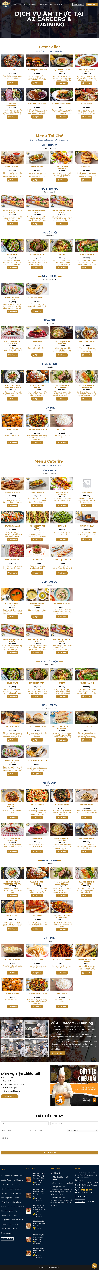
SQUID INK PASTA (62, 804)
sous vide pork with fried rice (62, 343)
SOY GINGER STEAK (37, 254)
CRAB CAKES (86, 167)
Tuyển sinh (37, 13)
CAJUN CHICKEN (12, 916)
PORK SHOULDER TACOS (12, 299)
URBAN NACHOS (37, 167)
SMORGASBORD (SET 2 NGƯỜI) (37, 211)
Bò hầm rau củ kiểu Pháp (87, 71)
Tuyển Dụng (43, 4)
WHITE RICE (62, 429)
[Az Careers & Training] (6, 4)
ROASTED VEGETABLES (37, 429)
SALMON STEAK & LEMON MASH (86, 386)
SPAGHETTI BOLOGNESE (12, 805)
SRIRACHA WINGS (12, 167)
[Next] (94, 1085)
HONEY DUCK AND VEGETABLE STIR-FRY (12, 386)
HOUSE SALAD (12, 254)
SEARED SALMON (87, 254)
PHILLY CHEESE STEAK (37, 727)
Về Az (25, 4)
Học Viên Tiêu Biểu (56, 4)
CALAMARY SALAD (12, 526)
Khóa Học (32, 4)
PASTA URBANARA (86, 342)
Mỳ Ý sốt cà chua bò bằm (62, 71)
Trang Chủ (17, 4)
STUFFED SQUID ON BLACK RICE (12, 343)
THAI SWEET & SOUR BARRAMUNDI (61, 917)
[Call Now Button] (94, 1266)
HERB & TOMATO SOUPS (12, 604)
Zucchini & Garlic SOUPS (37, 604)
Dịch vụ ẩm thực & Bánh (23, 13)
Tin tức (45, 13)
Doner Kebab (86, 104)
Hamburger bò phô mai (37, 70)
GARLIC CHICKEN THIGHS (37, 386)
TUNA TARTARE (37, 560)
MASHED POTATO (12, 960)
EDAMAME (62, 526)
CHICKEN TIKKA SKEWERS (61, 168)
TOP (91, 1259)
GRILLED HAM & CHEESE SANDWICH (62, 728)
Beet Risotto (37, 342)
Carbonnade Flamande (61, 104)
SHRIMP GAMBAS (87, 526)
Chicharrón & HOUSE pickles (86, 961)
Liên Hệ (54, 13)
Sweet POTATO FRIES (62, 960)
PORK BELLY (37, 916)
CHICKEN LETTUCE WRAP (37, 527)
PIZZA (12, 70)
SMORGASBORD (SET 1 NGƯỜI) (12, 211)
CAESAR (62, 254)
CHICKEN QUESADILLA (62, 560)
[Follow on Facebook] (88, 1201)
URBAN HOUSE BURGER (12, 727)
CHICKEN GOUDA (87, 727)
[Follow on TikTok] (90, 1201)
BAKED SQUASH (12, 429)
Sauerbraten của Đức (37, 104)
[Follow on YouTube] (93, 1201)
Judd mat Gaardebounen (12, 105)
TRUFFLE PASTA (86, 804)
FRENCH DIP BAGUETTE (37, 298)
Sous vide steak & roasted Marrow (61, 386)
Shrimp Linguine (37, 804)
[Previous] (54, 1085)
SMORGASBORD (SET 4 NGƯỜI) (61, 211)
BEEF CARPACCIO (12, 560)
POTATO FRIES (37, 960)
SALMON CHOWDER (62, 603)
